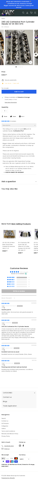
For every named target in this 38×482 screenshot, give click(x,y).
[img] (5, 303)
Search (4, 418)
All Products (5, 423)
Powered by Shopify (8, 478)
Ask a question (9, 181)
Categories (5, 426)
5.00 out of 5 (24, 272)
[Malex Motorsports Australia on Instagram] (20, 446)
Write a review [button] (19, 291)
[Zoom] (30, 62)
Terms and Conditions (8, 431)
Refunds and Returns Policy (10, 433)
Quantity (5, 107)
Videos (4, 428)
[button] (6, 121)
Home (3, 18)
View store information (11, 102)
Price (3, 72)
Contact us (5, 421)
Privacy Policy (6, 436)
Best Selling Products (21, 224)
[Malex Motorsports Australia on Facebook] (23, 446)
